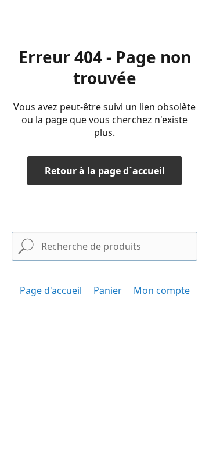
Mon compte (162, 290)
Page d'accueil (51, 290)
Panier (107, 290)
